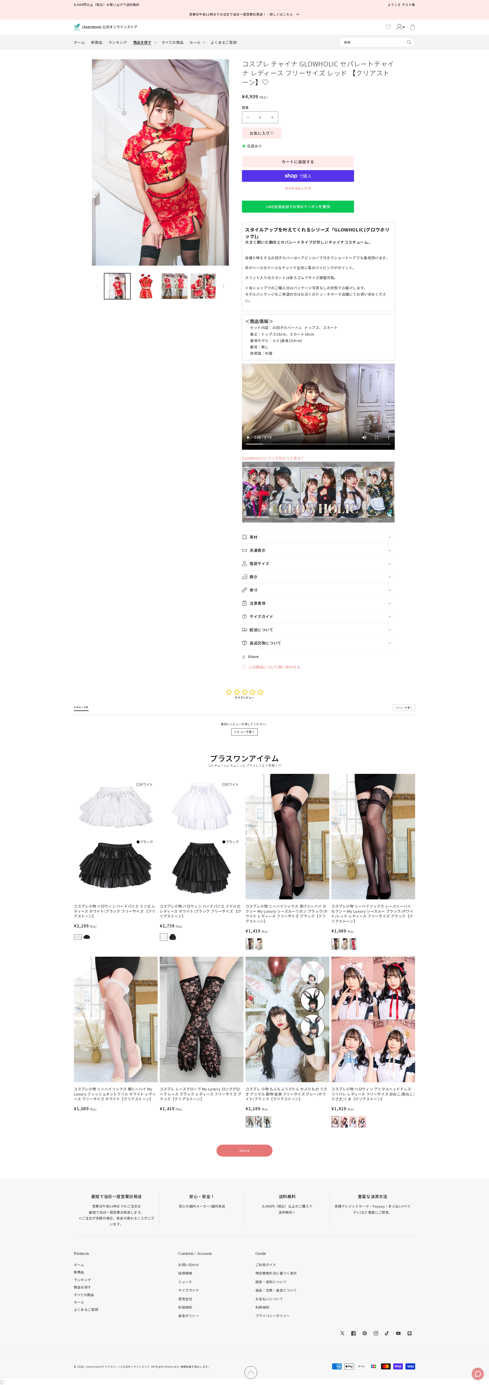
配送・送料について (271, 1281)
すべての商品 (84, 1294)
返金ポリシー (188, 1315)
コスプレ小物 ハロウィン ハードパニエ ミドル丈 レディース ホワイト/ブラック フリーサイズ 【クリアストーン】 (200, 911)
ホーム (79, 1264)
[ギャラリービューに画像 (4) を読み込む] (203, 286)
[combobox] (377, 42)
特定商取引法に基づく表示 (276, 1273)
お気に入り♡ (262, 133)
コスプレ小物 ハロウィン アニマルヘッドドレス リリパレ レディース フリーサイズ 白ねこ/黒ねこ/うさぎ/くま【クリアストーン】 (373, 1094)
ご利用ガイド (265, 1264)
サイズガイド (188, 1290)
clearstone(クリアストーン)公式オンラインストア (118, 1366)
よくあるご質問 (86, 1309)
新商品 (79, 1272)
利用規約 (185, 1307)
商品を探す (82, 1287)
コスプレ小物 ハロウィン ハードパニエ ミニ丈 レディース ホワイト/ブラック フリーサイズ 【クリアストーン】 (115, 911)
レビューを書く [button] (403, 707)
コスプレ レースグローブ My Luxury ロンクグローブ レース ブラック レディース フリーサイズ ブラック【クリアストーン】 (200, 1094)
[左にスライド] (97, 286)
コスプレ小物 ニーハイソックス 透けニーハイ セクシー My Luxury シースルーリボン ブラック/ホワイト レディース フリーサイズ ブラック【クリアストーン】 (287, 914)
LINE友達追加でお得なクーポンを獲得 (298, 206)
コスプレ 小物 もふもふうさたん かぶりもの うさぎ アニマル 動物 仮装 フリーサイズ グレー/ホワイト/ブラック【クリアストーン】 (286, 1094)
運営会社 (185, 1298)
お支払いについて (269, 1298)
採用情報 (185, 1273)
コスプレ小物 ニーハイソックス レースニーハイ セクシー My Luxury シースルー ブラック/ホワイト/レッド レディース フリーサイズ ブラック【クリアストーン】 (372, 914)
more (244, 1150)
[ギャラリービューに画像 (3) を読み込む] (174, 286)
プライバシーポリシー (272, 1315)
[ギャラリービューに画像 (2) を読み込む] (146, 286)
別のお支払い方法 (298, 188)
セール (79, 1302)
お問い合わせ (188, 1264)
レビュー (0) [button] (81, 707)
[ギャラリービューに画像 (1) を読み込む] (117, 286)
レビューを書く (244, 732)
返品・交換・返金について (276, 1290)
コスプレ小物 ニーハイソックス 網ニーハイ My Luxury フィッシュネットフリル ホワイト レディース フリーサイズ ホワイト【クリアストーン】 (115, 1094)
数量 (245, 107)
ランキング (82, 1279)
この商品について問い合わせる (274, 666)
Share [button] (253, 656)
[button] (144, 42)
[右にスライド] (223, 286)
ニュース (185, 1281)
